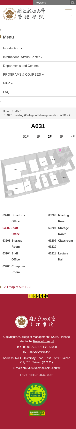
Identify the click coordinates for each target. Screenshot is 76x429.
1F (38, 136)
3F (61, 136)
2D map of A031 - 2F (18, 287)
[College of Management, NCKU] (24, 14)
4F (73, 136)
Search (73, 2)
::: (1, 29)
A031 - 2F (66, 115)
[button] (38, 48)
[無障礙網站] (38, 412)
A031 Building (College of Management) (31, 115)
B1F (26, 136)
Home (6, 111)
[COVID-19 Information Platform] (36, 394)
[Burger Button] (68, 12)
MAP (17, 111)
